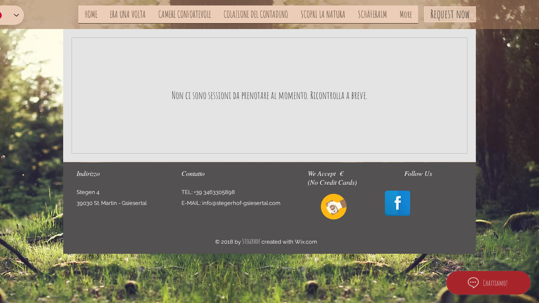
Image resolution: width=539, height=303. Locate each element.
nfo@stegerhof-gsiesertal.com (241, 203)
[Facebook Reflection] (397, 203)
